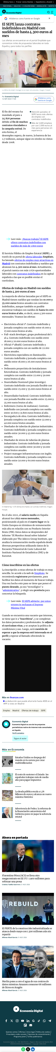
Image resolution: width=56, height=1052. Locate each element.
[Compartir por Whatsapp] (23, 1049)
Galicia (17, 6)
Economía (18, 749)
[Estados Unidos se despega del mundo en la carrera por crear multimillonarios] (7, 761)
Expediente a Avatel (44, 2)
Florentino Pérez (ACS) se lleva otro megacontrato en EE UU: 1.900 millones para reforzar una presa (26, 878)
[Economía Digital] (11, 12)
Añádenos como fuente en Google (45, 99)
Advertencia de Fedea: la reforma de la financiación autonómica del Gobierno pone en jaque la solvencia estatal (33, 812)
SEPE (43, 710)
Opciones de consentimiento (39, 1034)
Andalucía (41, 6)
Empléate (39, 573)
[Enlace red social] (6, 1021)
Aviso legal (31, 1032)
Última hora (8, 2)
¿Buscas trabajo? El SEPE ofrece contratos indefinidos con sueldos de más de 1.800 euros (29, 242)
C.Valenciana (29, 6)
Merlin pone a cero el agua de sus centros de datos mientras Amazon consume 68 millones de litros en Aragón (26, 984)
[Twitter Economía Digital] (28, 1049)
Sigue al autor (20, 738)
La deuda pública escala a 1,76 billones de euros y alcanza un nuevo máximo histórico (33, 794)
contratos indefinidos (29, 273)
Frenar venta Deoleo (24, 2)
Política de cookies (43, 1032)
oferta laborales (34, 256)
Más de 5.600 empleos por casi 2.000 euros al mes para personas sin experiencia (42, 127)
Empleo (6, 710)
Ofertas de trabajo (30, 710)
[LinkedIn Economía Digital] (33, 1049)
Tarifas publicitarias (34, 1036)
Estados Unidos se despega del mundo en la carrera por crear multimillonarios (30, 760)
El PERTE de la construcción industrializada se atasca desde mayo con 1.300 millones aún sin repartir (27, 931)
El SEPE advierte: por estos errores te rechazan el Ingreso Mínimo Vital (31, 604)
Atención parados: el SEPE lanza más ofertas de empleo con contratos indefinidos (42, 115)
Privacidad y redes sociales (16, 1034)
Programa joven (20, 1036)
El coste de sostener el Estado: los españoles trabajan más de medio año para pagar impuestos (32, 777)
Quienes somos (12, 1032)
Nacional (7, 6)
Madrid (16, 710)
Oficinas (22, 1032)
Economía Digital (12, 96)
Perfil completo (18, 733)
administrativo (11, 590)
